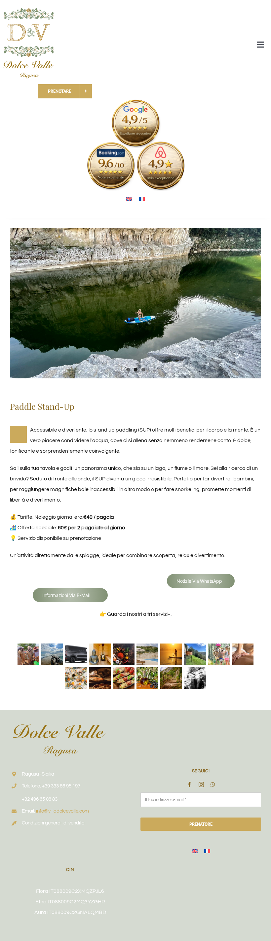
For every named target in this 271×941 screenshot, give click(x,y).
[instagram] (201, 784)
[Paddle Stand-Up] (171, 654)
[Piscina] (147, 654)
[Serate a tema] (100, 678)
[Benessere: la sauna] (100, 654)
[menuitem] (129, 198)
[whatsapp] (213, 784)
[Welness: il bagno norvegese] (195, 654)
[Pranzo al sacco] (123, 678)
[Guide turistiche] (171, 678)
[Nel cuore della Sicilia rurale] (28, 654)
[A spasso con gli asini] (219, 654)
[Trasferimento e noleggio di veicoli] (76, 654)
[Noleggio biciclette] (52, 654)
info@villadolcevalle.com (62, 811)
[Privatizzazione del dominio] (195, 678)
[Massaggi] (242, 654)
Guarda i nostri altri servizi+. (139, 614)
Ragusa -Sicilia (38, 774)
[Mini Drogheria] (147, 678)
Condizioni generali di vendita (53, 822)
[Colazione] (76, 678)
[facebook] (189, 784)
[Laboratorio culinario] (123, 654)
